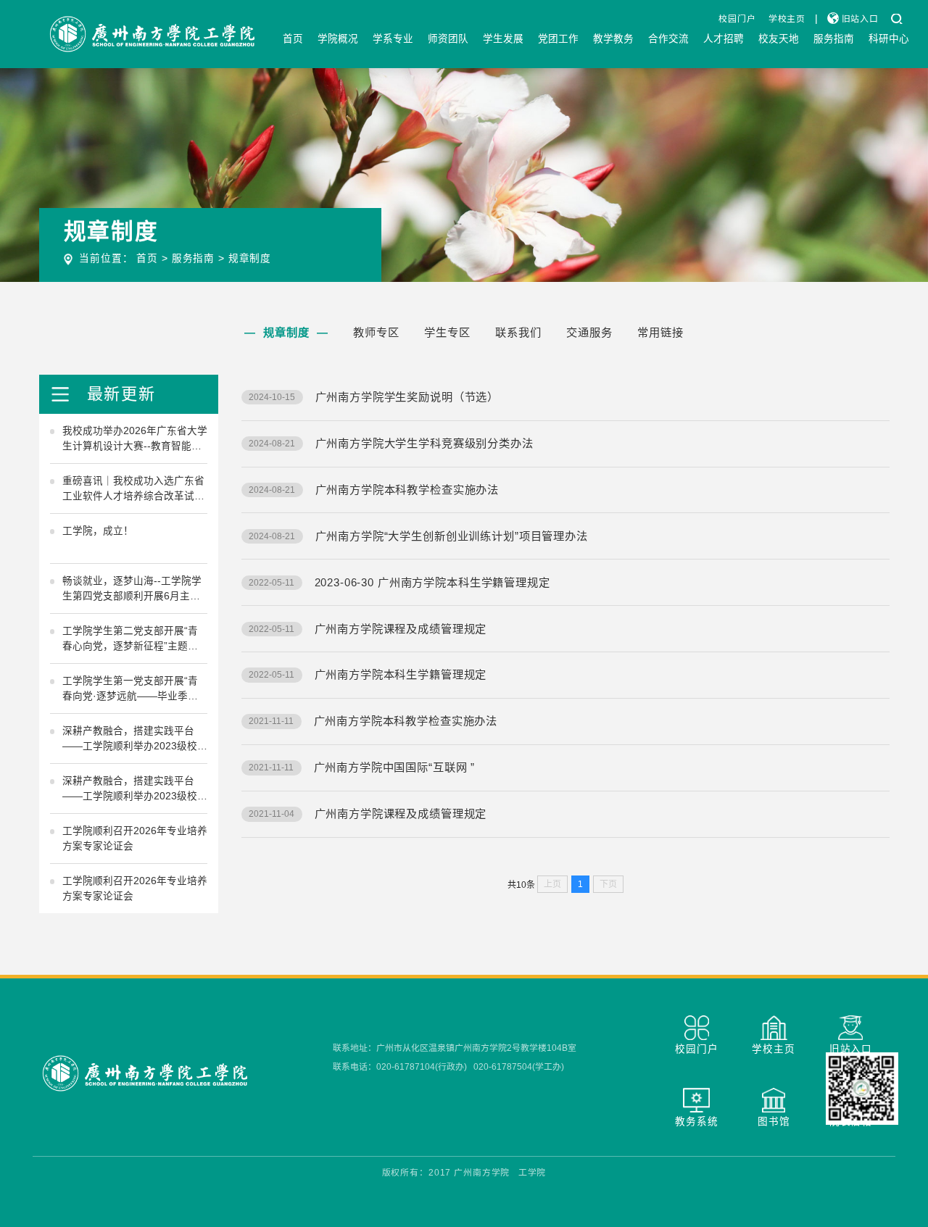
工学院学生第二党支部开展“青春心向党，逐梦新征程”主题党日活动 (130, 639)
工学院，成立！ (97, 530)
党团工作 (558, 38)
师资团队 (448, 38)
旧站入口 (859, 19)
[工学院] (152, 34)
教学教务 (613, 38)
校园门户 (736, 19)
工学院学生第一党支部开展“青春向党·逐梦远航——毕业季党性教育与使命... (130, 689)
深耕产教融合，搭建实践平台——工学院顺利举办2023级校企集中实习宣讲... (134, 739)
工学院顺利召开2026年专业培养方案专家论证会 (134, 838)
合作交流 (668, 38)
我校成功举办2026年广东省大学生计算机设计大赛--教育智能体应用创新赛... (134, 439)
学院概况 (338, 38)
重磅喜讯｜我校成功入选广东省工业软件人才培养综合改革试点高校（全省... (133, 489)
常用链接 (660, 332)
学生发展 (503, 38)
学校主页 (786, 19)
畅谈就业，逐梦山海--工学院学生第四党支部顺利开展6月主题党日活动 (132, 589)
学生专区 (447, 332)
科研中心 (889, 38)
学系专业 (393, 38)
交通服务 (589, 332)
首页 (293, 38)
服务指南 (833, 38)
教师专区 (376, 332)
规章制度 (249, 258)
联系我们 (518, 332)
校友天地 (778, 38)
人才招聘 (723, 38)
